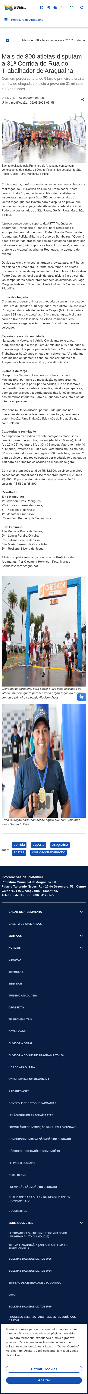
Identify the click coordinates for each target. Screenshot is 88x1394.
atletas (19, 852)
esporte (38, 844)
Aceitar (44, 1380)
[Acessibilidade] (48, 7)
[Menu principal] (6, 19)
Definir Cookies (44, 1369)
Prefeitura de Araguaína (27, 19)
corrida (19, 844)
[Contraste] (41, 7)
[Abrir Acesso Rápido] (62, 7)
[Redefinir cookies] (55, 7)
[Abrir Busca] (82, 7)
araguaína (60, 844)
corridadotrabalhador (48, 852)
